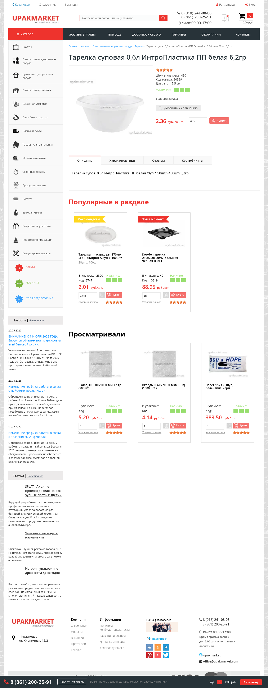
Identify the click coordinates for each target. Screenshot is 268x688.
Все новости (37, 320)
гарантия (179, 34)
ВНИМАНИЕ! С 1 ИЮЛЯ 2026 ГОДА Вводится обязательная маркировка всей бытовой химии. (34, 340)
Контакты (77, 650)
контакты (243, 34)
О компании (79, 626)
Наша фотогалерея (158, 620)
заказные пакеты (82, 34)
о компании (211, 34)
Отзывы (158, 160)
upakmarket (211, 655)
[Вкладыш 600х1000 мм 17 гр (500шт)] (100, 364)
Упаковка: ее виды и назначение (41, 535)
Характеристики (122, 160)
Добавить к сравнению (181, 108)
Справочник (47, 4)
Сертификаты (192, 160)
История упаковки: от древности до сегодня (42, 570)
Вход (251, 4)
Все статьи (35, 476)
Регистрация (227, 4)
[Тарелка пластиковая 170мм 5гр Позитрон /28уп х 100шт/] (100, 233)
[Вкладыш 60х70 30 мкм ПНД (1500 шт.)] (164, 364)
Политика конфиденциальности (115, 628)
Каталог (26, 34)
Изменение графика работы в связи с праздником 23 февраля (34, 435)
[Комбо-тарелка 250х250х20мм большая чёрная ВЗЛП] (164, 233)
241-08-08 (196, 13)
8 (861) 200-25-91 (31, 681)
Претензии (78, 644)
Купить (222, 121)
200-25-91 (196, 17)
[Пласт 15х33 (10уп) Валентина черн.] (227, 364)
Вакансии (71, 4)
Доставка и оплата (112, 642)
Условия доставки (112, 648)
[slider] (164, 70)
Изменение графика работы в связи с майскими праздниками (34, 389)
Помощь (114, 34)
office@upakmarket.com (220, 661)
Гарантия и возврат (113, 636)
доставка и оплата (146, 34)
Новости (76, 632)
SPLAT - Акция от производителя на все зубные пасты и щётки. (43, 490)
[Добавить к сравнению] (102, 295)
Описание (84, 160)
